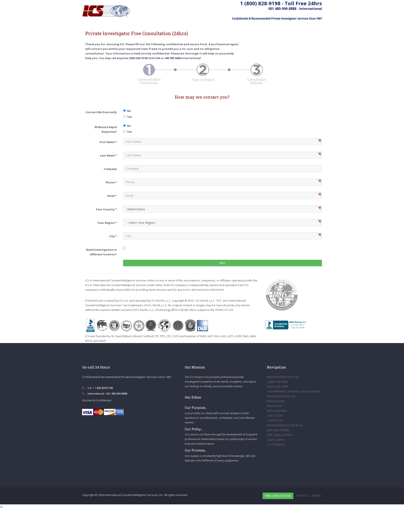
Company (110, 169)
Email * (112, 196)
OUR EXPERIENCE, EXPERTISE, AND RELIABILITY (293, 391)
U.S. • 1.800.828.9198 (100, 388)
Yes (129, 117)
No (128, 111)
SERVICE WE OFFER (277, 386)
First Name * (108, 142)
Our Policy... (194, 429)
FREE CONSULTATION (279, 435)
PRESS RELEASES (276, 401)
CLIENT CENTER (276, 440)
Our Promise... (196, 450)
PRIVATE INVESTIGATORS (281, 396)
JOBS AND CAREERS (278, 430)
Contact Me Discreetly (101, 112)
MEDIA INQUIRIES (277, 411)
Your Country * (106, 209)
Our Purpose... (196, 407)
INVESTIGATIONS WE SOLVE (283, 377)
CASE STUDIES (275, 416)
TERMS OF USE (224, 310)
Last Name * (108, 155)
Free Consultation (278, 496)
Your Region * (107, 223)
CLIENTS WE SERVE (277, 382)
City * (113, 236)
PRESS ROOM (274, 406)
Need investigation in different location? (101, 252)
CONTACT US (275, 420)
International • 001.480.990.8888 (107, 393)
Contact (302, 495)
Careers (316, 495)
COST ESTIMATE (276, 445)
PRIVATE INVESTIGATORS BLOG (285, 425)
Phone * (111, 182)
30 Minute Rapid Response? (105, 129)
